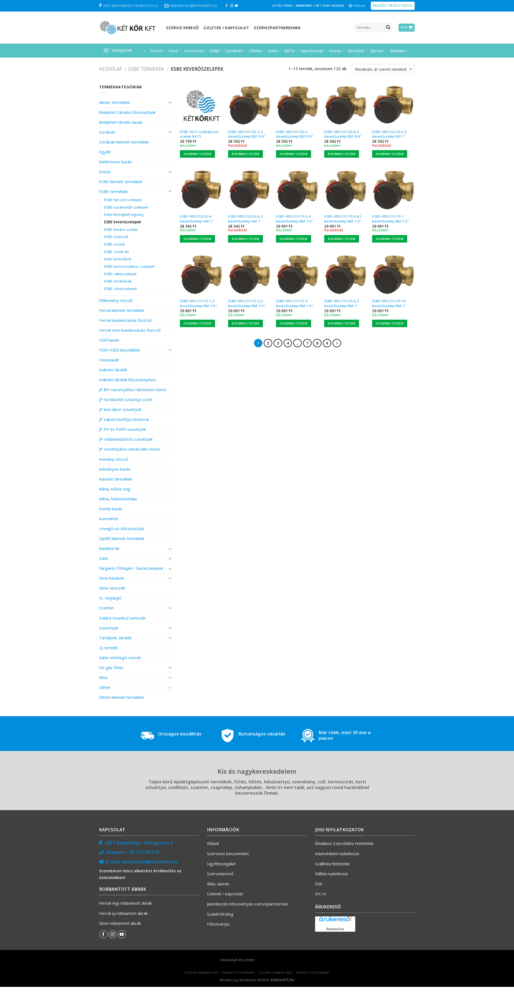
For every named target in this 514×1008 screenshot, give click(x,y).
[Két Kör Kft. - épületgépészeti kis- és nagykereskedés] (128, 27)
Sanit (273, 50)
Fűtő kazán (109, 340)
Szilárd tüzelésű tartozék (122, 618)
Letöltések (282, 5)
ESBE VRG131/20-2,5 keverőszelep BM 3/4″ (246, 134)
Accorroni (193, 50)
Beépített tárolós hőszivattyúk (127, 112)
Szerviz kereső (182, 27)
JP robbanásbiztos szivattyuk (126, 439)
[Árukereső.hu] (335, 920)
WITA (289, 50)
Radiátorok (109, 548)
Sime (173, 50)
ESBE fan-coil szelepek (123, 199)
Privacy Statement (238, 973)
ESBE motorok (116, 236)
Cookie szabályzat (201, 973)
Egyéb (105, 151)
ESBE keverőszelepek (122, 222)
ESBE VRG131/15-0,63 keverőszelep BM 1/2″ (342, 219)
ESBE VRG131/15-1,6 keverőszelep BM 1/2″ (198, 303)
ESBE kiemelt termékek (120, 181)
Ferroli (156, 50)
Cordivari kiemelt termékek (124, 142)
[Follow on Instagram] (231, 5)
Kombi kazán (110, 508)
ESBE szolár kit (116, 251)
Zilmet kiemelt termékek (121, 697)
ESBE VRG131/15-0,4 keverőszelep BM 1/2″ (294, 219)
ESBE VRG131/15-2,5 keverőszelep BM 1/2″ (246, 303)
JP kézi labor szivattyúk (120, 409)
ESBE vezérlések (118, 281)
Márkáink (304, 5)
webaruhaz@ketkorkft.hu (149, 862)
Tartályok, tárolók (115, 637)
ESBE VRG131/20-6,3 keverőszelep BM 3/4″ (342, 134)
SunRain (397, 50)
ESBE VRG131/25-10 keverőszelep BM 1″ (389, 303)
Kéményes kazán (114, 469)
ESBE (214, 50)
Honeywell (109, 360)
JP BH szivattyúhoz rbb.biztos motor (133, 389)
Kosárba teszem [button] (197, 154)
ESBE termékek (146, 69)
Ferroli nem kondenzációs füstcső (130, 330)
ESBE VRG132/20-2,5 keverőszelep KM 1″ (389, 134)
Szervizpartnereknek (277, 27)
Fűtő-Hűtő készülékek (119, 350)
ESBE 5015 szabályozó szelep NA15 (199, 134)
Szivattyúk (108, 628)
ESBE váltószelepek (120, 273)
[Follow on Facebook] (226, 5)
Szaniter (106, 607)
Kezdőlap (110, 69)
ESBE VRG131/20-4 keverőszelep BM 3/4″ (294, 134)
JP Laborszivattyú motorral (124, 419)
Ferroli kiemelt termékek (121, 310)
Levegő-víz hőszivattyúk (121, 528)
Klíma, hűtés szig (114, 489)
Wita (103, 677)
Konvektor (108, 518)
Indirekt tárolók (113, 369)
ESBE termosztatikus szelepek (129, 266)
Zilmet (255, 50)
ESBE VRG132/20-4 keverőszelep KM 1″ (196, 219)
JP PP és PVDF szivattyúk (122, 429)
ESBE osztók (114, 244)
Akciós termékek (114, 102)
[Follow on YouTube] (236, 5)
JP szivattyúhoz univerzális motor (129, 449)
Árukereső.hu (335, 929)
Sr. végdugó (110, 598)
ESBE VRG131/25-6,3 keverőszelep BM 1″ (341, 303)
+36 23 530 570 (143, 852)
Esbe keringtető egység (123, 214)
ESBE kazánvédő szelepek (126, 207)
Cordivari (234, 50)
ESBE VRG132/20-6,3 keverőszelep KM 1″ (245, 219)
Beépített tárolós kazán (121, 122)
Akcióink (355, 50)
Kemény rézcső (113, 459)
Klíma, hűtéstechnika (118, 498)
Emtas (335, 50)
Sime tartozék (112, 588)
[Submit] (388, 27)
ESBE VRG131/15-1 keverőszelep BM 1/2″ (390, 219)
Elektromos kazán (115, 161)
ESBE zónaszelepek (120, 288)
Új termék (108, 647)
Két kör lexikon (330, 5)
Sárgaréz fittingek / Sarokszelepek (131, 568)
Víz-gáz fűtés (111, 667)
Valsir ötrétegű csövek (120, 657)
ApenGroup (312, 50)
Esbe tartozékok (117, 258)
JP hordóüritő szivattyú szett (125, 399)
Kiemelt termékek (115, 479)
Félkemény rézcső (116, 300)
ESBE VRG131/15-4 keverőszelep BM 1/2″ (294, 303)
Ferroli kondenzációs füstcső (125, 320)
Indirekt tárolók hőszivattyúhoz (127, 379)
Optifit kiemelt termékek (121, 538)
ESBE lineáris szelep (121, 229)
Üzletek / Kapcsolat (226, 27)
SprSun (377, 50)
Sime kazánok (111, 578)
